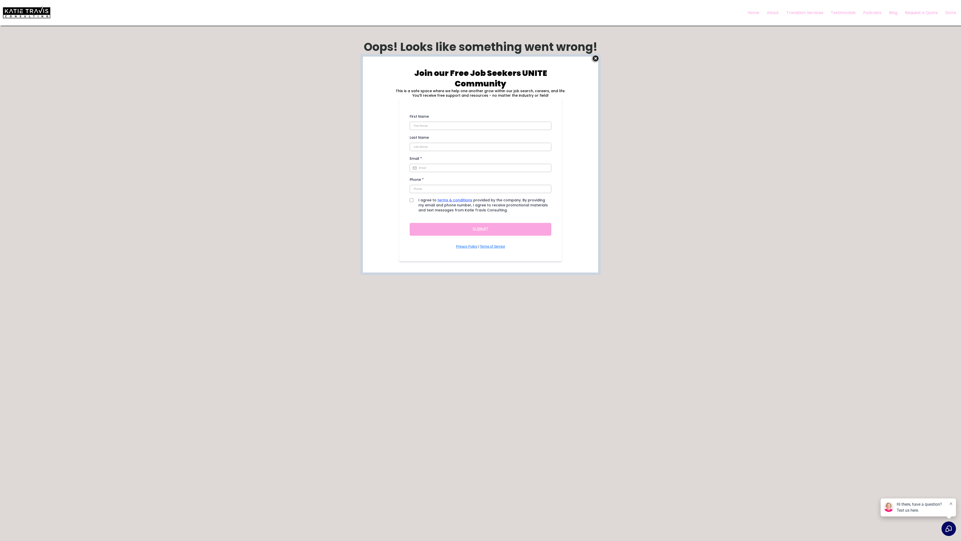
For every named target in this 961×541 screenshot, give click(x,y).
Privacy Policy (466, 246)
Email (416, 158)
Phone (417, 179)
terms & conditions (454, 200)
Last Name (419, 137)
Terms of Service (492, 246)
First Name (419, 116)
